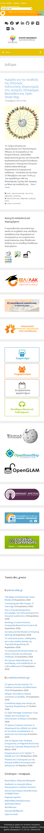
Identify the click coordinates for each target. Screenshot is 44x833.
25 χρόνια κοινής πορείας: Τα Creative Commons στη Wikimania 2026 (20, 687)
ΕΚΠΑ (7, 201)
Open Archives (11, 814)
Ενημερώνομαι (22, 374)
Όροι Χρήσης (15, 827)
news (9, 193)
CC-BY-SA (25, 829)
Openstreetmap (18, 193)
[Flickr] (8, 28)
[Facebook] (12, 23)
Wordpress (4, 827)
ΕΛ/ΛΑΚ (3, 6)
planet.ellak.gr (15, 590)
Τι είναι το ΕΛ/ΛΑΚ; (6, 3)
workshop (17, 196)
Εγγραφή (16, 3)
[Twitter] (17, 23)
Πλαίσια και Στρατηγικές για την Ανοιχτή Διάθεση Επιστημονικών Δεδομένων (20, 762)
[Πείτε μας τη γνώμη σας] (6, 23)
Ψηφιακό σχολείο (13, 797)
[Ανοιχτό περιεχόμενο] (22, 38)
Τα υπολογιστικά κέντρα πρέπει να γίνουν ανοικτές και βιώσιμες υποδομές (21, 653)
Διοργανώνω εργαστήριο (22, 392)
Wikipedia (8, 196)
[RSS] (12, 28)
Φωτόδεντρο (10, 807)
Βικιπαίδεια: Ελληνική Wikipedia (20, 780)
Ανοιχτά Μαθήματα (14, 810)
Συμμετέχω (22, 358)
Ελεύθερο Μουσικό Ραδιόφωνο (22, 411)
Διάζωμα (32, 198)
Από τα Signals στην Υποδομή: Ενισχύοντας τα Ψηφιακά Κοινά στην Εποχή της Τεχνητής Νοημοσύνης (22, 743)
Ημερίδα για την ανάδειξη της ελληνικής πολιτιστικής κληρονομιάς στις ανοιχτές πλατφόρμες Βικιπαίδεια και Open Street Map (22, 88)
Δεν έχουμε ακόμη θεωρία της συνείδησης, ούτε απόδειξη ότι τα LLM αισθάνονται (20, 663)
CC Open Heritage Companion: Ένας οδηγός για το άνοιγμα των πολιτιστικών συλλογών (21, 715)
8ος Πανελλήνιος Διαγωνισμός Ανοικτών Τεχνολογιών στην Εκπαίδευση (22, 14)
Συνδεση (23, 3)
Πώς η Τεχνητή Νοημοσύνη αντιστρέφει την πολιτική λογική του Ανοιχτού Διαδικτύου (22, 613)
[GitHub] (27, 23)
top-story (29, 193)
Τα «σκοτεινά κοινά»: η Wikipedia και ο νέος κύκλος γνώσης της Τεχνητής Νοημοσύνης (20, 641)
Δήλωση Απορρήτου (30, 827)
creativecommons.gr (13, 6)
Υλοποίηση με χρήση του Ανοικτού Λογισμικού (22, 824)
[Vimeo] (37, 23)
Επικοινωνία (35, 829)
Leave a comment (14, 203)
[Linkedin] (22, 23)
